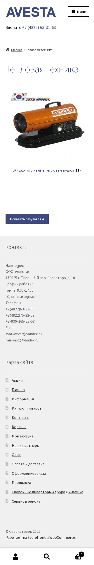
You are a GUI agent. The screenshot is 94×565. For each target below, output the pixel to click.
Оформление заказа (29, 473)
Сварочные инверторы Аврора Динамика (47, 491)
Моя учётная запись (15, 557)
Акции (17, 380)
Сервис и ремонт (26, 501)
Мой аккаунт (23, 436)
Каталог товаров (27, 408)
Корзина (19, 426)
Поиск (47, 557)
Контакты (20, 417)
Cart (72, 552)
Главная (16, 50)
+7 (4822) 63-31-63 (39, 27)
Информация (23, 399)
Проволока (21, 482)
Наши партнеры (26, 445)
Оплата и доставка (28, 464)
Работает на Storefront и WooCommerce (40, 537)
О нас (16, 454)
